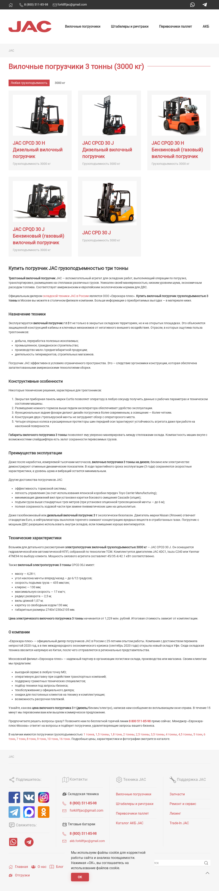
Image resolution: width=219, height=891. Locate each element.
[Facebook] (14, 797)
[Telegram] (204, 4)
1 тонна (89, 734)
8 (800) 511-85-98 (36, 4)
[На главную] (11, 5)
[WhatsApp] (192, 4)
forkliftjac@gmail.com (72, 4)
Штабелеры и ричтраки (129, 26)
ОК (80, 877)
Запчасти (177, 794)
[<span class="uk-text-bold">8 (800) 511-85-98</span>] (64, 803)
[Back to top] (207, 873)
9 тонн (41, 739)
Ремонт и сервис (183, 804)
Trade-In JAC (179, 823)
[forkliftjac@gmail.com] (64, 810)
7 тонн (20, 739)
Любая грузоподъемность (29, 83)
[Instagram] (43, 797)
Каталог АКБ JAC (129, 823)
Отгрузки (22, 875)
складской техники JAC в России (66, 296)
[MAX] (29, 812)
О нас (42, 867)
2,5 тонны (142, 734)
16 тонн (64, 739)
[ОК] (43, 812)
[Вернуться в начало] (30, 26)
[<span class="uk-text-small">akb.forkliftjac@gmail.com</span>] (64, 841)
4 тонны (171, 734)
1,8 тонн (116, 734)
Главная (21, 867)
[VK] (29, 797)
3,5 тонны (157, 734)
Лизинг (175, 813)
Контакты (78, 779)
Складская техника (83, 794)
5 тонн (197, 734)
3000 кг (60, 83)
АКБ (206, 26)
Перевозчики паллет (175, 26)
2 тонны (129, 734)
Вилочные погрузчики (82, 26)
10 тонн (52, 739)
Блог (60, 867)
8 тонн (31, 739)
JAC (11, 50)
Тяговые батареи (81, 824)
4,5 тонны (185, 734)
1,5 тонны (102, 734)
